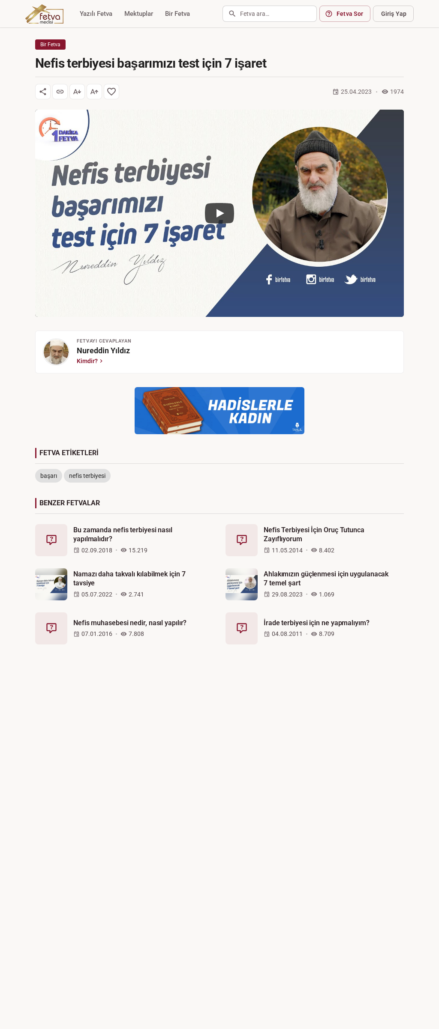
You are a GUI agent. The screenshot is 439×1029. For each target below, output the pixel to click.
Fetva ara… (254, 13)
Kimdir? (87, 361)
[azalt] (77, 91)
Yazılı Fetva (96, 14)
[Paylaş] (43, 91)
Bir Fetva (177, 14)
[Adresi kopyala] (60, 91)
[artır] (94, 91)
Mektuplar (138, 14)
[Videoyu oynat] (219, 213)
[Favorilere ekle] (111, 91)
